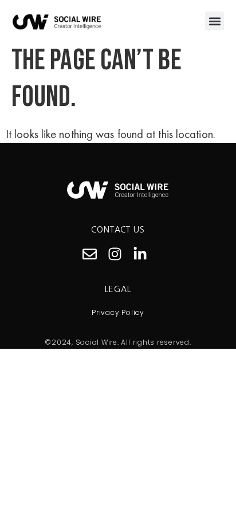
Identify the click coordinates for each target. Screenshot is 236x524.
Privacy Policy (118, 312)
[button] (214, 20)
